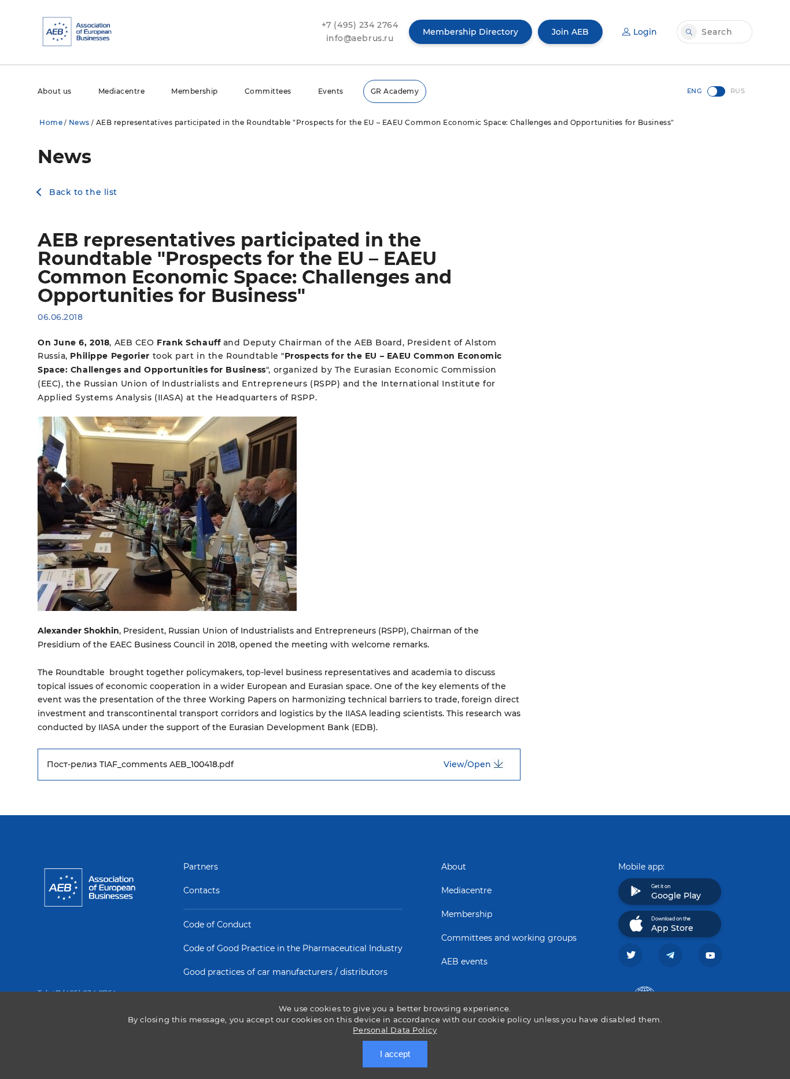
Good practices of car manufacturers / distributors (285, 972)
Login (645, 32)
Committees (268, 91)
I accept (395, 1054)
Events (331, 91)
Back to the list (83, 192)
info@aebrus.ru (360, 38)
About (453, 866)
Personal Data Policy (395, 1029)
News (79, 122)
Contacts (201, 890)
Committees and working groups (509, 938)
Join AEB (570, 32)
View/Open (467, 764)
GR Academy (395, 91)
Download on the (672, 924)
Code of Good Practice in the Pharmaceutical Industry (293, 948)
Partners (200, 866)
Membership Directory (470, 32)
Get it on (676, 892)
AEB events (464, 961)
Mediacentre (121, 91)
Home (50, 122)
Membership (194, 91)
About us (55, 91)
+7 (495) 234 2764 (360, 25)
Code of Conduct (217, 924)
